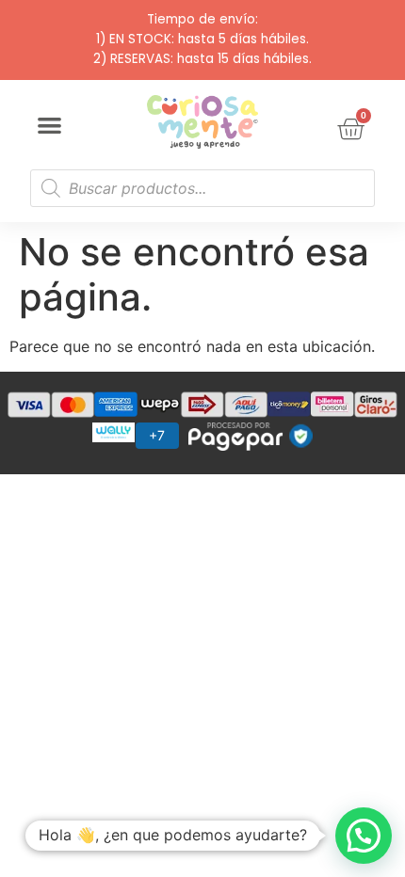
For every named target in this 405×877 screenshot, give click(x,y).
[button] (49, 125)
